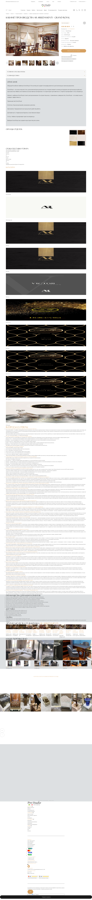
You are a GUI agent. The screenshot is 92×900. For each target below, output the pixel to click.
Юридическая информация (32, 824)
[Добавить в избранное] (10, 626)
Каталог (10, 10)
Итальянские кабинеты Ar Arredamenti (69, 58)
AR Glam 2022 (9, 220)
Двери (45, 10)
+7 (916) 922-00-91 (31, 859)
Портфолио (33, 1)
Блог (53, 1)
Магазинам (30, 820)
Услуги (48, 1)
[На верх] (30, 892)
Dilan (8, 245)
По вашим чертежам (62, 10)
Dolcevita (8, 322)
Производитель (68, 28)
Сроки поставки (30, 814)
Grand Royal (9, 399)
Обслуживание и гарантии (32, 815)
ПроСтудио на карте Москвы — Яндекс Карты (46, 800)
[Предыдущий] (7, 62)
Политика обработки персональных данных (56, 887)
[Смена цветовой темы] (77, 10)
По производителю (52, 10)
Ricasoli (8, 425)
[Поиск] (79, 10)
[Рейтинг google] (43, 878)
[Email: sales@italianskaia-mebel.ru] (74, 10)
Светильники (39, 10)
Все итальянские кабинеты (67, 56)
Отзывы (29, 828)
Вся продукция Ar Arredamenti (67, 60)
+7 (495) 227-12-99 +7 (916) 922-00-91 (77, 1)
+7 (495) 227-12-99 (31, 858)
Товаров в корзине (46, 897)
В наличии (23, 10)
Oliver (8, 271)
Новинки (28, 10)
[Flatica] (46, 866)
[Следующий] (57, 62)
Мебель (33, 10)
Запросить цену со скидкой (73, 50)
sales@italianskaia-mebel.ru (32, 861)
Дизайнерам (30, 823)
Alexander (9, 194)
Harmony (8, 373)
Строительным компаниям (32, 821)
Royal (8, 348)
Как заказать (41, 1)
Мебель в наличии (31, 807)
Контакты (59, 1)
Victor (8, 296)
